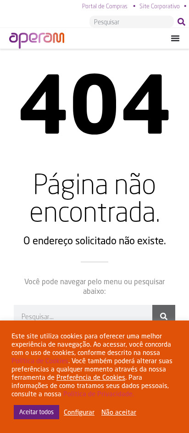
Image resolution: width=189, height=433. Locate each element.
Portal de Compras (105, 6)
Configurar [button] (79, 412)
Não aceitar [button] (118, 412)
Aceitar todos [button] (36, 412)
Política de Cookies (39, 361)
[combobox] (131, 22)
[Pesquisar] (183, 22)
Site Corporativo (159, 6)
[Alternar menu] (175, 38)
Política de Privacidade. (98, 394)
